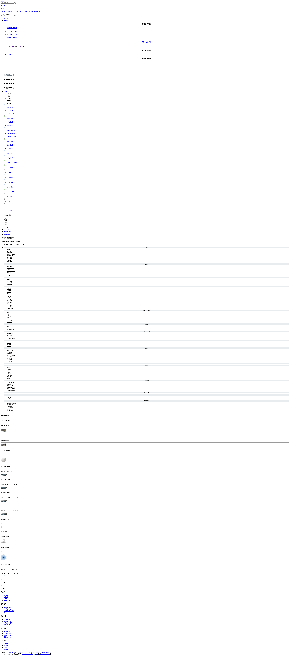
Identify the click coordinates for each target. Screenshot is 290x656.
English (2, 8)
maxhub (146, 365)
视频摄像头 (146, 401)
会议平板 (9, 367)
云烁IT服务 (30, 11)
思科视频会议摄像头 (11, 403)
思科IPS (8, 313)
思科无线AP (10, 114)
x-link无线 (9, 306)
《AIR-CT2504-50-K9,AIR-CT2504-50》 (10, 510)
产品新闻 (6, 647)
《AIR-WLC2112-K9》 (6, 536)
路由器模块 (9, 283)
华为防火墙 (10, 158)
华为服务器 (9, 356)
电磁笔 (8, 372)
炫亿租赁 (20, 652)
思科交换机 (10, 107)
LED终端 (9, 376)
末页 (17, 573)
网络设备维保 (7, 625)
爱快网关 (9, 397)
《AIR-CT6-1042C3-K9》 (6, 471)
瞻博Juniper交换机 (11, 254)
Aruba (8, 273)
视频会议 (9, 343)
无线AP (8, 420)
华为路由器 (10, 122)
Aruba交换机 (9, 257)
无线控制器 (4, 420)
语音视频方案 (7, 637)
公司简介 (6, 595)
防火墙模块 (9, 284)
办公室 (9, 46)
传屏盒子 (9, 373)
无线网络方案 (9, 75)
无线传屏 (9, 369)
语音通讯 (9, 344)
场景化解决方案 (147, 42)
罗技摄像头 (10, 172)
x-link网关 (9, 398)
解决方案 (13, 11)
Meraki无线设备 (10, 382)
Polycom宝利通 (10, 337)
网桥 (8, 303)
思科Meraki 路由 (10, 384)
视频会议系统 (146, 331)
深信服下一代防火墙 (12, 163)
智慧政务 (9, 28)
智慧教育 (9, 34)
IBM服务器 (9, 352)
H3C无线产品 (10, 299)
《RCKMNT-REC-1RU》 (6, 455)
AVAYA (8, 297)
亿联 (146, 340)
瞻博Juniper (9, 269)
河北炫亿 (37, 652)
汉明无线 (9, 292)
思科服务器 (10, 182)
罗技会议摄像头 (10, 404)
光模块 (8, 280)
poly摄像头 (9, 409)
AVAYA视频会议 (10, 335)
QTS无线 (9, 290)
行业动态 (6, 645)
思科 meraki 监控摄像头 (12, 390)
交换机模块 (9, 281)
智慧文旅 (14, 34)
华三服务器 (9, 361)
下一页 (14, 573)
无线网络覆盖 (7, 619)
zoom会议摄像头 (10, 407)
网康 (8, 317)
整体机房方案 (7, 633)
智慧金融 (9, 38)
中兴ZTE (9, 295)
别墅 (23, 46)
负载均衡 (146, 392)
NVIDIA (146, 363)
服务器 (146, 348)
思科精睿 (9, 272)
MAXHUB (10, 206)
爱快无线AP (10, 148)
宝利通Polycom (10, 329)
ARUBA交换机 (11, 130)
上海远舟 (43, 652)
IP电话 (146, 324)
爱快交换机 (10, 141)
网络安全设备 (146, 310)
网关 (146, 395)
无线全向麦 (9, 375)
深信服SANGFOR (11, 319)
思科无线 (24, 244)
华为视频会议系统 (11, 338)
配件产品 (9, 346)
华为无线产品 (10, 300)
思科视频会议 (10, 334)
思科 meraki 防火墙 (11, 387)
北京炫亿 (48, 652)
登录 (5, 234)
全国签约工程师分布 (9, 611)
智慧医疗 (14, 28)
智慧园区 (14, 38)
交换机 (146, 247)
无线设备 (18, 244)
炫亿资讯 (6, 649)
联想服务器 (9, 359)
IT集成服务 (7, 227)
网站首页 (6, 244)
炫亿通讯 (14, 652)
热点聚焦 (6, 643)
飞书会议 (9, 201)
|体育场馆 (13, 46)
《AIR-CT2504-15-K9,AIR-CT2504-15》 (10, 484)
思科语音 (9, 326)
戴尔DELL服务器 (11, 355)
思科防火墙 (10, 153)
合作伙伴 (6, 597)
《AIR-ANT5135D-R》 (6, 552)
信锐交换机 (9, 260)
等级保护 (9, 54)
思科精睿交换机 (10, 255)
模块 (146, 277)
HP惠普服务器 (10, 353)
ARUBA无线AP (11, 137)
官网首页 (3, 11)
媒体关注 (6, 598)
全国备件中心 (7, 609)
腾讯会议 (9, 196)
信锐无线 (9, 296)
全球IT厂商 (7, 612)
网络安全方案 (7, 635)
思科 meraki (146, 380)
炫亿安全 (26, 652)
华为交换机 (10, 118)
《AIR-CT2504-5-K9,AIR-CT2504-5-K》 (10, 524)
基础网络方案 (7, 631)
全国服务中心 (37, 11)
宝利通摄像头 (10, 410)
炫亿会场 (9, 652)
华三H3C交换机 (10, 252)
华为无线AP (10, 125)
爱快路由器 (10, 145)
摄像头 (8, 378)
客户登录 (3, 5)
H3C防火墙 (9, 322)
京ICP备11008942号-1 (27, 654)
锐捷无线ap (9, 305)
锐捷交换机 (9, 262)
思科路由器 (10, 110)
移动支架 (9, 370)
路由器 (146, 264)
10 (11, 573)
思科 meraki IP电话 (11, 388)
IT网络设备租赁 (8, 623)
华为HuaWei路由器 (11, 271)
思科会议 (9, 210)
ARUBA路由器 (11, 133)
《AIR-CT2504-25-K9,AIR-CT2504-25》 (10, 497)
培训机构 (19, 46)
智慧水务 (9, 31)
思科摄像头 (10, 167)
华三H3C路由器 (10, 268)
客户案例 (18, 11)
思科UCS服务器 (10, 350)
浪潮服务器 (10, 187)
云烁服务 (31, 652)
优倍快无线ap (10, 308)
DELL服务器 (10, 192)
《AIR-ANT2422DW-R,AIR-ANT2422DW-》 (11, 569)
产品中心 (8, 11)
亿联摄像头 (10, 177)
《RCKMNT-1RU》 (5, 440)
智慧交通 (14, 31)
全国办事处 (7, 600)
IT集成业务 (24, 11)
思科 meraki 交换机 (11, 385)
